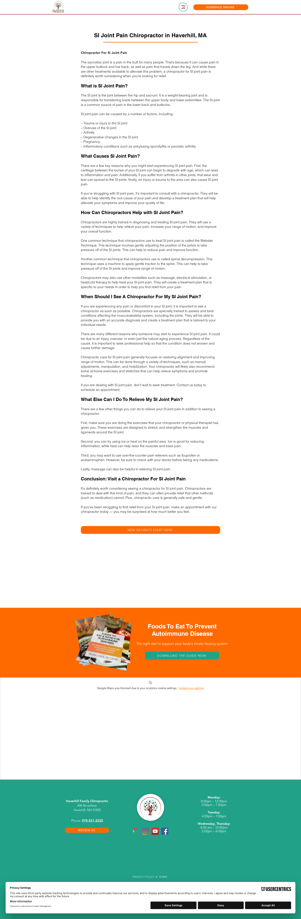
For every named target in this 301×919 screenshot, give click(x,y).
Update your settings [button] (191, 688)
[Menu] (183, 7)
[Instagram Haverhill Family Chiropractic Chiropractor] (145, 831)
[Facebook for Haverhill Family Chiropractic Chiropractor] (164, 831)
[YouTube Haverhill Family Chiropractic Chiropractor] (155, 831)
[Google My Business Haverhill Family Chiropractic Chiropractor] (136, 831)
